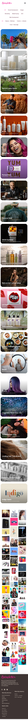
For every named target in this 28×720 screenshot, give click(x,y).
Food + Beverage (14, 24)
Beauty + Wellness (10, 21)
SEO (22, 13)
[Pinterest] (7, 689)
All (5, 10)
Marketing (7, 13)
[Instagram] (2, 689)
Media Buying (15, 13)
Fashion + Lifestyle (21, 21)
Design (22, 10)
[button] (25, 3)
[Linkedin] (4, 689)
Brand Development (13, 10)
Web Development (14, 17)
